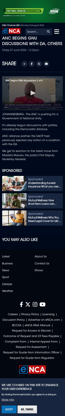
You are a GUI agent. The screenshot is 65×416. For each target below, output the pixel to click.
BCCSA (17, 325)
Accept (9, 409)
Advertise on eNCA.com (44, 320)
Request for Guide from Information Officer (31, 352)
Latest (6, 256)
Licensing (48, 314)
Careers (13, 314)
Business (7, 263)
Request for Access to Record (31, 331)
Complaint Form (15, 342)
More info (8, 400)
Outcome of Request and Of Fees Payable (31, 336)
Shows (39, 270)
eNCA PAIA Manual (37, 325)
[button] (32, 93)
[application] (32, 93)
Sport (5, 277)
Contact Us (42, 263)
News (5, 270)
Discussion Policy (13, 320)
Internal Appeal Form (44, 342)
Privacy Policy (30, 314)
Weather (7, 291)
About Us (40, 256)
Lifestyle (7, 284)
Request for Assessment (31, 347)
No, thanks (27, 409)
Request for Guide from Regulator (32, 358)
